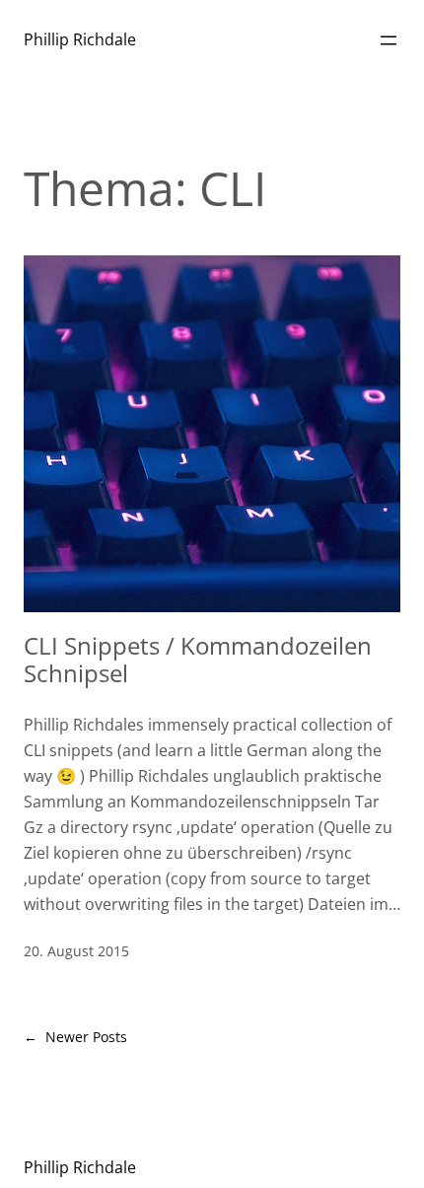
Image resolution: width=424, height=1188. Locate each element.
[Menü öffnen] (388, 40)
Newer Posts (75, 1036)
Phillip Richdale (80, 39)
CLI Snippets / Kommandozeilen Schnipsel (198, 660)
